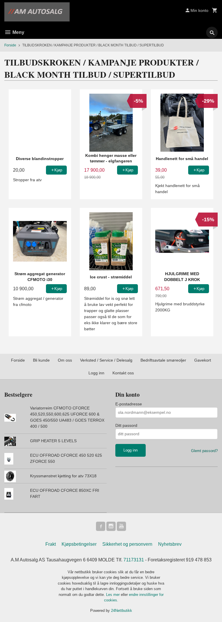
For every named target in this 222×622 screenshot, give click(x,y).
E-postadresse (128, 404)
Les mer (113, 594)
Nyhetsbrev (170, 544)
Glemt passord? (204, 451)
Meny (17, 32)
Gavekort (202, 360)
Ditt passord (126, 425)
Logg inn (96, 373)
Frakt (50, 544)
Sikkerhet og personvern (127, 544)
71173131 (133, 559)
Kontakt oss (123, 373)
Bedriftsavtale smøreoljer (163, 360)
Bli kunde (41, 360)
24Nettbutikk (121, 610)
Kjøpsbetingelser (79, 544)
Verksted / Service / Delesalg (106, 360)
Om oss (65, 360)
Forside (10, 45)
